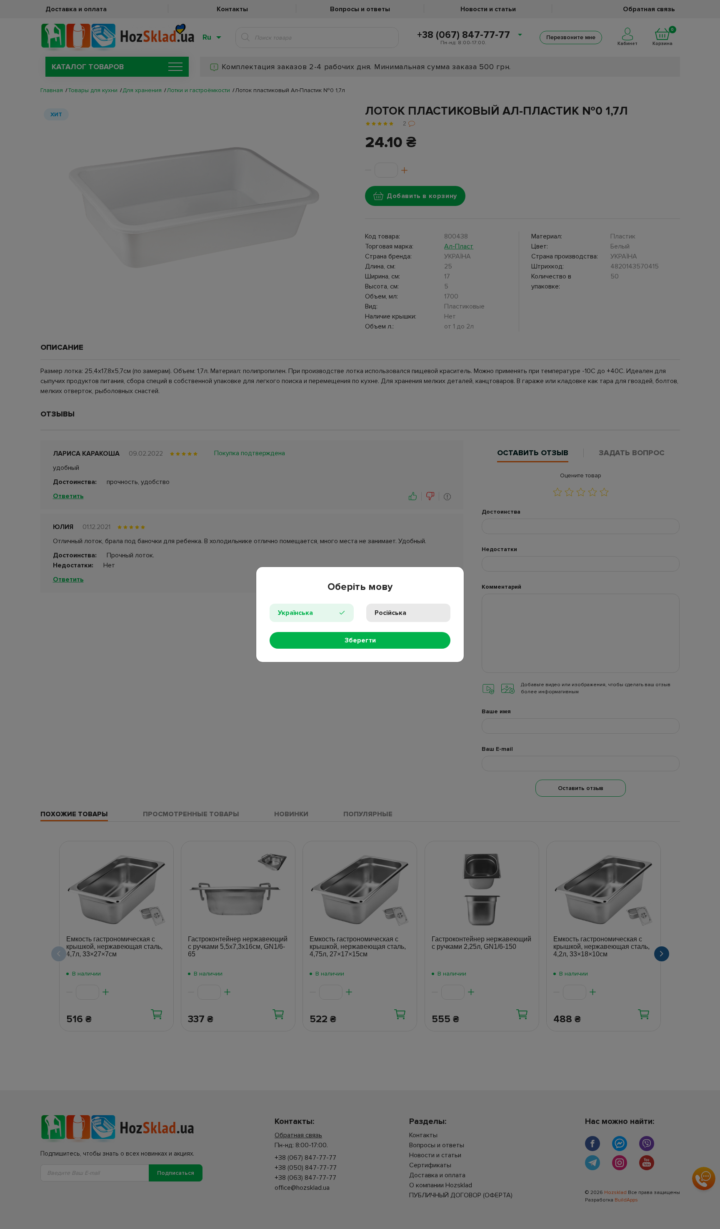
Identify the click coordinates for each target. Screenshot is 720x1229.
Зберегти (360, 640)
